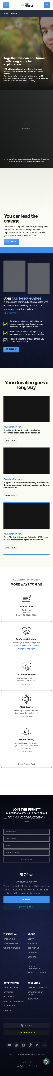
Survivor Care (10, 943)
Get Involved (11, 983)
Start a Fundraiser (13, 1001)
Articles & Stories (37, 988)
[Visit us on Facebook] (23, 1045)
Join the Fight (10, 988)
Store (28, 1025)
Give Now (8, 992)
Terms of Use (33, 1066)
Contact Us (33, 948)
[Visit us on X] (37, 1045)
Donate (26, 899)
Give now (11, 241)
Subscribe (26, 859)
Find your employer (26, 649)
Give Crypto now (26, 717)
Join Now (11, 349)
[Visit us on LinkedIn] (44, 1045)
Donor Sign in (26, 907)
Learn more (27, 684)
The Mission (10, 934)
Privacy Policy (19, 1066)
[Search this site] (6, 5)
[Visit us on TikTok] (30, 1045)
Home (5, 13)
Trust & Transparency (35, 967)
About (31, 934)
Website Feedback (37, 973)
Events (7, 1010)
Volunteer (9, 1006)
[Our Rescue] (26, 874)
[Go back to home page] (27, 5)
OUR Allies (8, 997)
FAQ (29, 962)
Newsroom (33, 999)
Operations (9, 939)
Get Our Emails (26, 1032)
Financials (33, 953)
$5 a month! (10, 313)
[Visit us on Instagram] (16, 1045)
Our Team (32, 943)
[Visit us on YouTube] (9, 1045)
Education (34, 983)
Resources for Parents (35, 993)
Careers (32, 957)
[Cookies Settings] (46, 1061)
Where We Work (11, 948)
